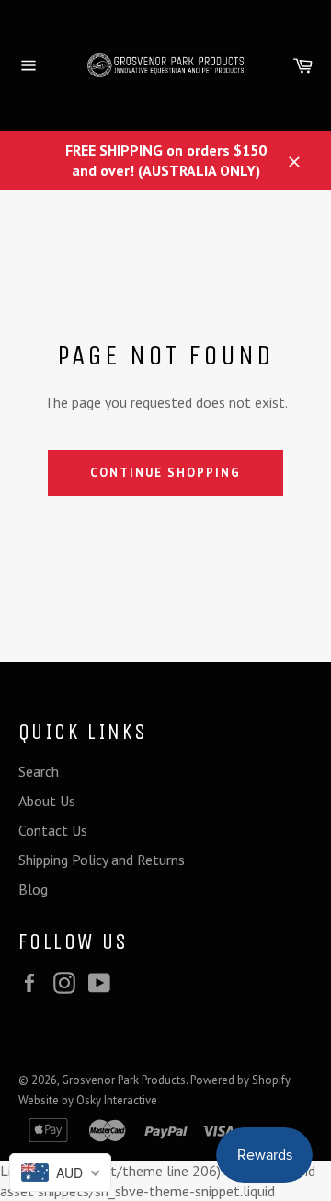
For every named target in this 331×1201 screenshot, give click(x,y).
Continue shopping (165, 472)
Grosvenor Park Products (124, 1080)
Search (38, 771)
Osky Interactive (116, 1100)
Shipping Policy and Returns (101, 859)
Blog (33, 889)
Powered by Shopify (240, 1080)
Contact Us (52, 830)
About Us (46, 800)
